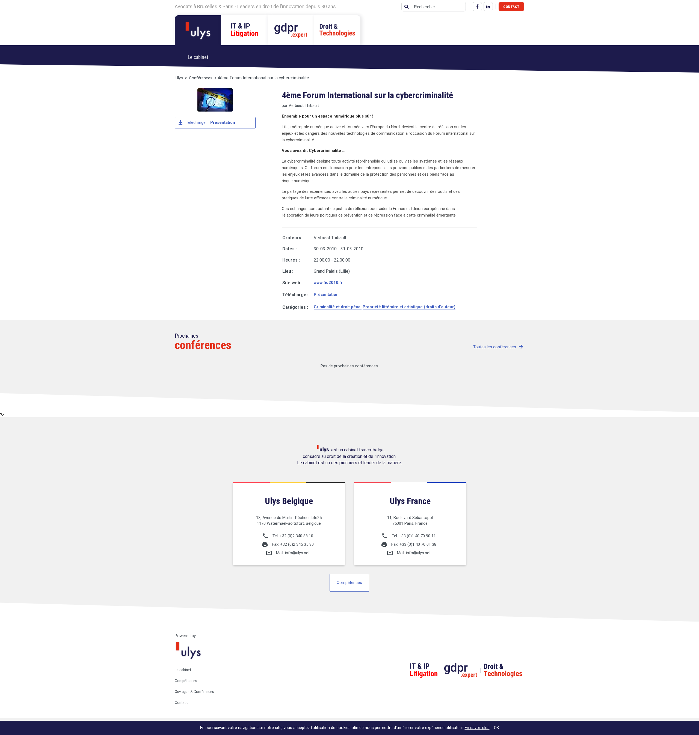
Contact (511, 7)
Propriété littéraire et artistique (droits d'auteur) (409, 306)
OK (496, 727)
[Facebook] (477, 6)
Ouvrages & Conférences (194, 691)
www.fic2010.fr (328, 282)
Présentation (326, 294)
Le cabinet (183, 669)
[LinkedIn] (488, 6)
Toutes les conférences (498, 347)
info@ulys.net (297, 552)
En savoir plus (477, 727)
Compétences (349, 582)
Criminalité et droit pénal (338, 306)
